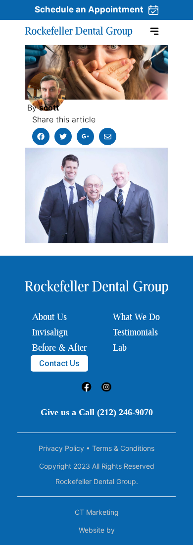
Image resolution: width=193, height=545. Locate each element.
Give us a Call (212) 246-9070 (97, 412)
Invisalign (50, 332)
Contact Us (59, 363)
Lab (120, 347)
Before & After (59, 347)
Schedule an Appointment (89, 9)
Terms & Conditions (123, 448)
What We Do (136, 316)
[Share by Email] (107, 136)
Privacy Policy (61, 448)
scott (49, 107)
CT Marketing (97, 512)
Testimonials (135, 332)
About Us (49, 316)
